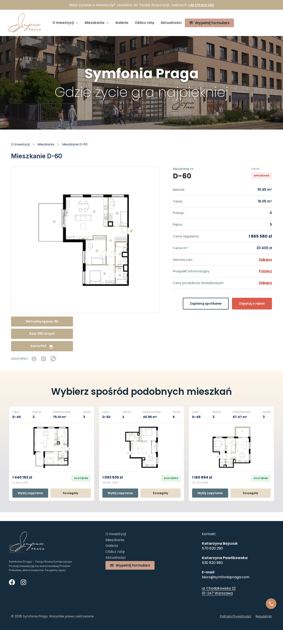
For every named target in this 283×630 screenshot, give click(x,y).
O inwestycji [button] (63, 22)
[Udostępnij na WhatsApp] (53, 359)
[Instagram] (23, 582)
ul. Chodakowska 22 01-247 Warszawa (219, 591)
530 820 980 (212, 562)
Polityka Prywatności (235, 616)
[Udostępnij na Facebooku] (34, 359)
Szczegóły (70, 493)
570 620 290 (212, 548)
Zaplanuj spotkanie (206, 303)
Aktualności (171, 22)
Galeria (121, 22)
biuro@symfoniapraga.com (225, 577)
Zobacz (265, 259)
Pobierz (265, 271)
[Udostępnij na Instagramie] (43, 359)
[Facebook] (12, 582)
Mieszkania (46, 144)
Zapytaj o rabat (252, 303)
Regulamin (264, 616)
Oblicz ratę (144, 22)
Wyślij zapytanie (30, 493)
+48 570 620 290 (201, 5)
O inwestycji (20, 144)
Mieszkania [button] (94, 22)
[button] (76, 23)
